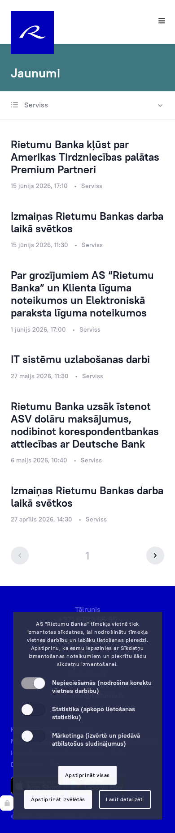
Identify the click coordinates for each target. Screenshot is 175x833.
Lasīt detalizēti (125, 799)
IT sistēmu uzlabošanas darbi (80, 359)
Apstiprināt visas (87, 775)
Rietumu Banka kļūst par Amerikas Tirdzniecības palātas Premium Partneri (85, 156)
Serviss (35, 104)
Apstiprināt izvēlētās (58, 799)
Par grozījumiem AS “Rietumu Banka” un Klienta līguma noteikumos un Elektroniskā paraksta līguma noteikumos (82, 293)
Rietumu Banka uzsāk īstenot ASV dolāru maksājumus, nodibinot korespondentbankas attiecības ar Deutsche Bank (85, 424)
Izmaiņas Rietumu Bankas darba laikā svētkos (87, 222)
